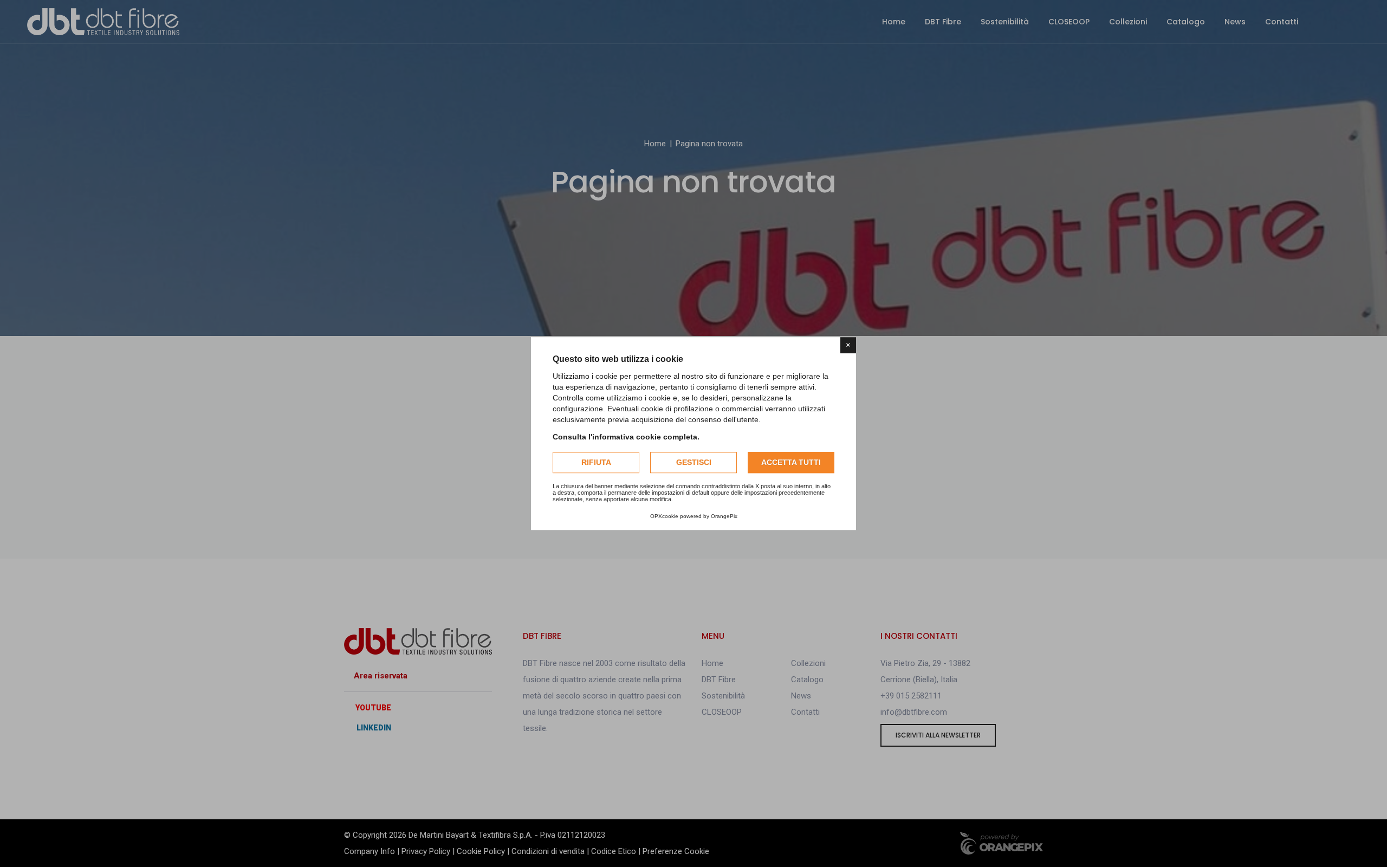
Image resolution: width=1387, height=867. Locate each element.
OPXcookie (664, 516)
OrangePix (724, 516)
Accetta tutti (791, 462)
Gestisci (693, 462)
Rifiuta (596, 462)
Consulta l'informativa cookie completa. (626, 436)
